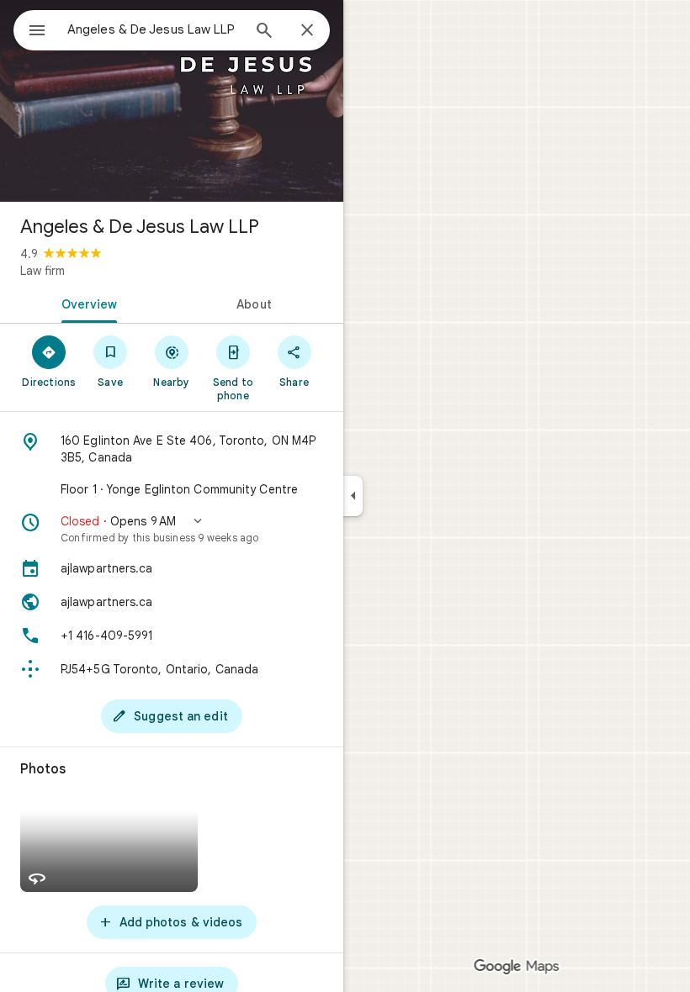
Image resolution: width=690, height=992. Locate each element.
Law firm (42, 270)
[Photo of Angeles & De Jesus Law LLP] (171, 101)
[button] (171, 528)
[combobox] (154, 29)
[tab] (85, 302)
